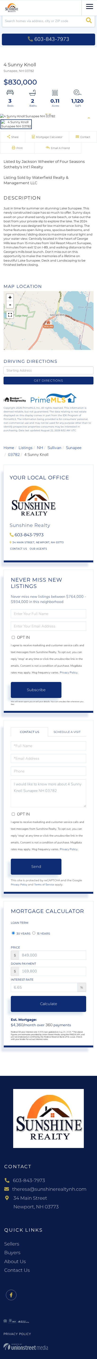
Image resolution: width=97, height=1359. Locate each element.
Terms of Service (44, 884)
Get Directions (48, 380)
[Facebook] (11, 1295)
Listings (25, 447)
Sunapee (73, 447)
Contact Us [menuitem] (17, 1270)
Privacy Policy (68, 672)
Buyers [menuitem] (12, 1252)
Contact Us (18, 548)
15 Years (43, 933)
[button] (89, 21)
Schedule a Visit (67, 732)
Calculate (48, 1004)
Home (9, 447)
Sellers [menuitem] (11, 1244)
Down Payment (23, 963)
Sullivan (54, 447)
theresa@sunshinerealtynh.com (49, 1189)
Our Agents (38, 548)
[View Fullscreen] (9, 314)
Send (36, 866)
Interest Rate (22, 979)
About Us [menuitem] (15, 1261)
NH (40, 447)
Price (15, 947)
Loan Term (19, 922)
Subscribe (36, 690)
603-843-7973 (51, 39)
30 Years (23, 933)
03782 (14, 454)
